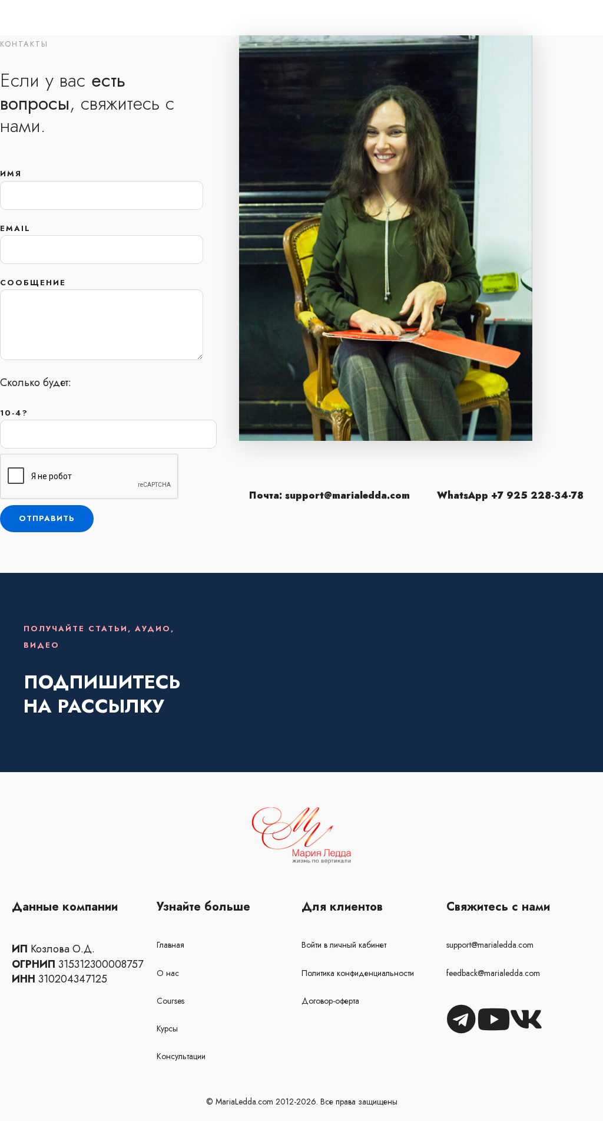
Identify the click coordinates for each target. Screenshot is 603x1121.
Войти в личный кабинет (344, 945)
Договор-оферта (330, 1001)
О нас (168, 973)
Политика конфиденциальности (358, 973)
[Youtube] (493, 1019)
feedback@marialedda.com (493, 973)
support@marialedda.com (490, 945)
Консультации (181, 1056)
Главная (170, 945)
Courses (170, 1001)
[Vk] (526, 1019)
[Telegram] (461, 1019)
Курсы (167, 1028)
